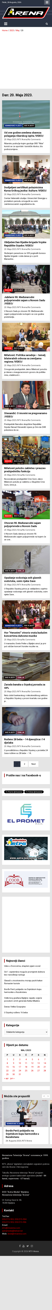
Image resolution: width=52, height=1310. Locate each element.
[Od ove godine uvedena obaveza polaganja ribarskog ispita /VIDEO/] (26, 114)
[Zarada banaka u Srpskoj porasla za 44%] (26, 666)
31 (20, 1074)
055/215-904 (20, 1219)
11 (26, 1063)
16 (13, 1067)
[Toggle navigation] (5, 24)
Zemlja (20, 406)
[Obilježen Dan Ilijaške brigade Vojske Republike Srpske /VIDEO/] (26, 224)
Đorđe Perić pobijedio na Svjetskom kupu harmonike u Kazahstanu (22, 1134)
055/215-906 (20, 1222)
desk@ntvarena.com (17, 1234)
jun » (12, 1078)
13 (38, 1063)
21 (45, 1067)
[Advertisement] (26, 59)
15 (7, 1067)
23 (13, 1070)
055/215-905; (8, 1222)
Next (33, 764)
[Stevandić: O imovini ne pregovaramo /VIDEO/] (26, 395)
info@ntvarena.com (11, 1228)
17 (20, 1067)
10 (20, 1063)
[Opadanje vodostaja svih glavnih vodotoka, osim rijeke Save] (26, 559)
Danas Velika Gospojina (15, 1006)
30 (13, 1074)
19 (32, 1067)
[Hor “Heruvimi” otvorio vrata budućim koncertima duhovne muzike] (26, 614)
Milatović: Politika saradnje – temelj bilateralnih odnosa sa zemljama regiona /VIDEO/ (24, 358)
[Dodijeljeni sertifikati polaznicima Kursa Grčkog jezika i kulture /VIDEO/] (26, 169)
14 (45, 1063)
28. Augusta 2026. (13, 1141)
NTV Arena (22, 139)
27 (38, 1070)
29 (7, 1074)
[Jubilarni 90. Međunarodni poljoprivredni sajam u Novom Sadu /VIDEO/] (26, 279)
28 (45, 1070)
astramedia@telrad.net (12, 1231)
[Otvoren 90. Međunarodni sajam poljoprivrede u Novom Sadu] (26, 504)
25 (26, 1070)
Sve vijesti (29, 126)
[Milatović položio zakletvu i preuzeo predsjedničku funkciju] (26, 450)
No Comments (34, 139)
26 (32, 1070)
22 (7, 1070)
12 (32, 1063)
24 (20, 1070)
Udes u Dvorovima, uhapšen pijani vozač (22, 966)
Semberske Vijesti (13, 126)
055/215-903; (8, 1219)
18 (26, 1067)
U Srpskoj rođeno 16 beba (16, 1012)
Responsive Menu (47, 2)
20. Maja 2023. (10, 139)
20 (38, 1067)
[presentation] (44, 1096)
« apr (6, 1078)
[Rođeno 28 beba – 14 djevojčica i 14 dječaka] (26, 721)
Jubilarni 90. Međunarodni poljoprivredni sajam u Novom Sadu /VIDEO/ (24, 300)
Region (8, 290)
